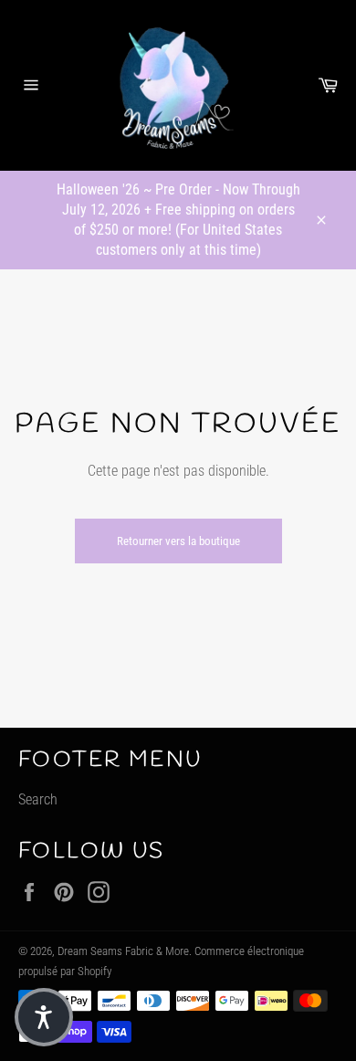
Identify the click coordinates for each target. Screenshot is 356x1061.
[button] (44, 1017)
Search (38, 799)
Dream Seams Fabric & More (123, 951)
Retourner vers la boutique (178, 541)
